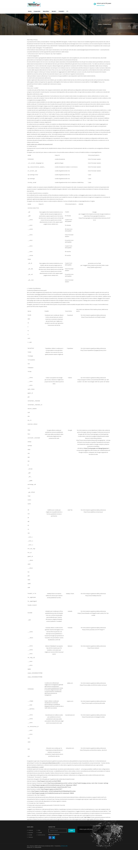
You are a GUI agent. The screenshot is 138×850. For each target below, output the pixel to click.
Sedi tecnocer (101, 5)
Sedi (39, 830)
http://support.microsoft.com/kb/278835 (49, 781)
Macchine (30, 832)
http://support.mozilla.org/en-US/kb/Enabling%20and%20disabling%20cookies (53, 791)
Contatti (40, 832)
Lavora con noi (41, 835)
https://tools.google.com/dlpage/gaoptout (96, 448)
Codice (96, 82)
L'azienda (30, 830)
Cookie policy (107, 846)
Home (29, 11)
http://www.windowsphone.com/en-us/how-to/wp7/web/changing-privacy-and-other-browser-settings (77, 783)
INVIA (71, 830)
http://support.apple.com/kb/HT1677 (51, 789)
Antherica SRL (64, 846)
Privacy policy (100, 846)
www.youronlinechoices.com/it (51, 763)
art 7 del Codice (85, 817)
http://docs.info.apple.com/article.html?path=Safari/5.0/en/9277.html (51, 787)
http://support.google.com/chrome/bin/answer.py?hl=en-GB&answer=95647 (54, 785)
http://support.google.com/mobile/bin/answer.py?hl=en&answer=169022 (53, 793)
